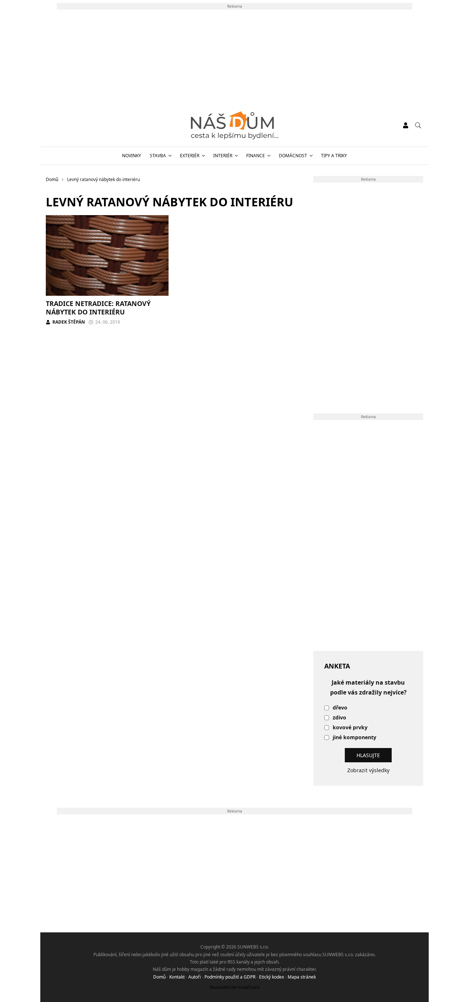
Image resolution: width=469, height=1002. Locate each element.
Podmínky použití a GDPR (229, 977)
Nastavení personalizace (235, 987)
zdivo (339, 718)
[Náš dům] (234, 125)
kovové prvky (350, 728)
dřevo (340, 708)
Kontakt (177, 977)
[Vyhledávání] (418, 125)
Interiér (222, 155)
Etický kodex (271, 977)
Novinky (131, 155)
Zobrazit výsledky (368, 770)
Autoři (194, 977)
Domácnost (293, 155)
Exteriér (189, 155)
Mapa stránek (302, 977)
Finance (255, 155)
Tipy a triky (334, 155)
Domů (159, 977)
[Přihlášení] (405, 125)
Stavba (158, 155)
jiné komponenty (354, 737)
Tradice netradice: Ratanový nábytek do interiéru (98, 307)
